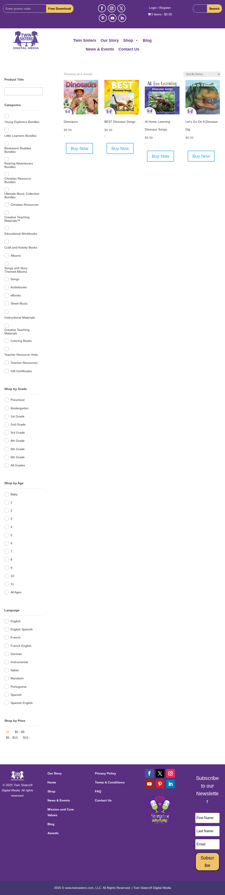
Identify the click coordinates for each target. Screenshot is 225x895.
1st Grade (17, 416)
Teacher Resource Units (21, 354)
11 (12, 584)
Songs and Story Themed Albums (15, 269)
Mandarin (17, 678)
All (7, 732)
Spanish (16, 695)
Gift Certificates (21, 371)
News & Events (100, 49)
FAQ (98, 791)
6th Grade (18, 457)
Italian (15, 670)
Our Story (110, 40)
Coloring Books (21, 341)
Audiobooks (19, 287)
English (16, 621)
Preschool (17, 400)
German (16, 654)
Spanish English (22, 703)
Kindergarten (20, 408)
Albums (16, 255)
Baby (14, 494)
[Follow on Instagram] (112, 8)
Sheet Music (19, 303)
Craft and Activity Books (20, 247)
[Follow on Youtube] (112, 18)
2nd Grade (18, 424)
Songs (15, 279)
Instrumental (19, 662)
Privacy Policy (105, 773)
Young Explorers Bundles (21, 122)
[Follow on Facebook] (102, 8)
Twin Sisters (84, 40)
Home (51, 782)
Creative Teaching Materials (16, 331)
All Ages (16, 592)
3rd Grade (18, 432)
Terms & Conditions (110, 782)
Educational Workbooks (20, 233)
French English (21, 646)
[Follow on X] (121, 8)
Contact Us (128, 49)
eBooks (16, 295)
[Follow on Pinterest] (103, 18)
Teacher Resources (24, 362)
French (15, 637)
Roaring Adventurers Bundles (18, 165)
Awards (53, 833)
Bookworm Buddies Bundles (17, 149)
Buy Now (79, 148)
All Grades (18, 465)
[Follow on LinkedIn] (122, 18)
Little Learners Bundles (20, 135)
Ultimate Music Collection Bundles (21, 195)
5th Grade (18, 449)
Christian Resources (25, 204)
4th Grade (18, 440)
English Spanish (22, 629)
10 (12, 576)
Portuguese (19, 686)
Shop (128, 40)
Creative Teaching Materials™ (16, 218)
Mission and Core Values (60, 812)
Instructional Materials (19, 317)
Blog (147, 40)
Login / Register (160, 7)
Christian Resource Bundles (17, 180)
